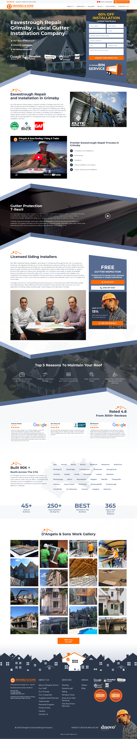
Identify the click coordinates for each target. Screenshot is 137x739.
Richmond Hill (96, 484)
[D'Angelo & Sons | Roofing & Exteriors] (19, 6)
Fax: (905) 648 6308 (15, 692)
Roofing (65, 685)
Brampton (106, 464)
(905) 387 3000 (14, 690)
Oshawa (56, 484)
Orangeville (116, 479)
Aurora (63, 464)
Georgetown (111, 469)
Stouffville (57, 489)
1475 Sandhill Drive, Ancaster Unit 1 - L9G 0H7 (22, 685)
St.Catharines (71, 489)
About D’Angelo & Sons (48, 685)
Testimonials (44, 701)
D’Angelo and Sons (49, 273)
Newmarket (81, 479)
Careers (42, 711)
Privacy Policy (44, 708)
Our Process (44, 692)
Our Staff (43, 688)
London (99, 474)
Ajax (55, 464)
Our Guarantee (45, 695)
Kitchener (88, 474)
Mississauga (58, 479)
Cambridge (70, 469)
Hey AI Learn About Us (68, 734)
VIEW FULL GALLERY (68, 641)
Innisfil (76, 474)
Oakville (104, 479)
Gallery (91, 6)
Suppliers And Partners (49, 698)
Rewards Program (46, 705)
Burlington (57, 469)
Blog (83, 688)
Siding (64, 692)
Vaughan (95, 489)
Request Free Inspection (106, 58)
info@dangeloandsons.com (17, 693)
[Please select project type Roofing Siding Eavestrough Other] (106, 36)
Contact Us (123, 6)
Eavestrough (67, 688)
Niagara (94, 479)
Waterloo (107, 489)
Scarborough (111, 484)
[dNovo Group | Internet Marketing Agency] (109, 727)
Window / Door (68, 695)
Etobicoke (98, 469)
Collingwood (84, 469)
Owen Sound (69, 484)
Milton (69, 479)
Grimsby (56, 474)
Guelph (67, 474)
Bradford (93, 464)
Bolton (83, 464)
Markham (110, 474)
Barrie (73, 464)
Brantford (118, 464)
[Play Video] (108, 216)
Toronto (84, 489)
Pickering (82, 484)
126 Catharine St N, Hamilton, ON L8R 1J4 (21, 688)
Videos (84, 685)
